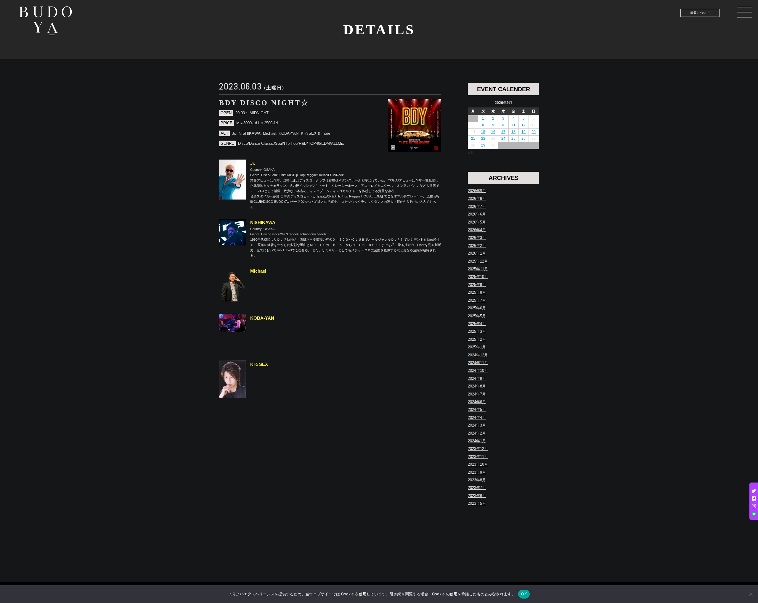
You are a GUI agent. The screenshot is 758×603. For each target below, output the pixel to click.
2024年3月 (477, 425)
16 (493, 132)
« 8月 (472, 152)
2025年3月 (477, 331)
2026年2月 (477, 245)
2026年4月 (477, 230)
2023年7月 (477, 487)
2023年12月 (478, 448)
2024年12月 (478, 355)
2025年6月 (477, 308)
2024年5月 (477, 409)
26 (523, 138)
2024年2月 (477, 433)
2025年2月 (477, 339)
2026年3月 (477, 237)
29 (483, 145)
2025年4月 (477, 323)
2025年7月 (477, 300)
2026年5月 (477, 222)
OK (524, 593)
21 (473, 138)
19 (523, 132)
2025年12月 (478, 261)
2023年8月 (477, 480)
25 (513, 138)
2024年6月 (477, 402)
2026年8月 (477, 198)
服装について (700, 13)
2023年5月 (477, 503)
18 (513, 132)
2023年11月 (478, 456)
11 (513, 125)
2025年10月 (478, 276)
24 (503, 138)
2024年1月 (477, 441)
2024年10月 (478, 370)
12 (523, 125)
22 (483, 138)
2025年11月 (478, 269)
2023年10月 (478, 464)
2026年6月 (477, 214)
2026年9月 (477, 191)
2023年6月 (477, 495)
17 (503, 132)
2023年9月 (477, 472)
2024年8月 (477, 386)
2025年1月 (477, 347)
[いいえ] (751, 594)
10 (503, 125)
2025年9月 (477, 284)
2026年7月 (477, 206)
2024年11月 (478, 363)
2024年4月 (477, 417)
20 (533, 132)
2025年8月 (477, 292)
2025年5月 (477, 316)
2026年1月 (477, 253)
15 (483, 132)
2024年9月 (477, 378)
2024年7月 (477, 394)
